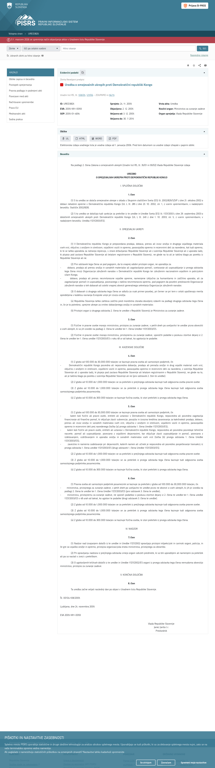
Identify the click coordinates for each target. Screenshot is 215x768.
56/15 (111, 95)
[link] (15, 34)
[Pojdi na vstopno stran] (17, 8)
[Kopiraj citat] (83, 73)
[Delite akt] (200, 65)
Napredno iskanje (199, 55)
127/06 (90, 95)
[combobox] (41, 48)
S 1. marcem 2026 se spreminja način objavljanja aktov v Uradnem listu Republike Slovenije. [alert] (58, 39)
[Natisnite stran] (205, 65)
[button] (133, 73)
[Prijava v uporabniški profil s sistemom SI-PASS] (194, 6)
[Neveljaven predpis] (61, 84)
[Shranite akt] (194, 65)
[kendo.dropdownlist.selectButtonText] (57, 48)
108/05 (81, 95)
